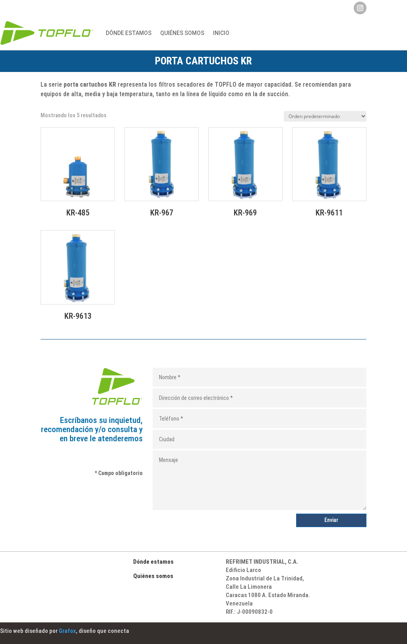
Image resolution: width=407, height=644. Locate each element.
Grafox (67, 630)
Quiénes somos (153, 576)
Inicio (221, 33)
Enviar (331, 520)
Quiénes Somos (182, 33)
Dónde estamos (128, 33)
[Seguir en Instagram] (360, 8)
